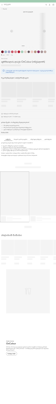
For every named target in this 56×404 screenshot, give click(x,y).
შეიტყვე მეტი (4, 132)
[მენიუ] (2, 5)
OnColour (4, 58)
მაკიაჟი (5, 9)
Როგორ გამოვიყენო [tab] (20, 139)
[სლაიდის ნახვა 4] (33, 47)
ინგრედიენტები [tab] (36, 139)
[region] (28, 31)
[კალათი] (53, 4)
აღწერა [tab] (8, 139)
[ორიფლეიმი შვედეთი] (7, 5)
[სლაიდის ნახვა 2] (26, 47)
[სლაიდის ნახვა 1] (23, 47)
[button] (2, 52)
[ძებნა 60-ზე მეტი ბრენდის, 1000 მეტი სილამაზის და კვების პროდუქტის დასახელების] (46, 5)
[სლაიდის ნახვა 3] (29, 47)
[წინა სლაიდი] (11, 31)
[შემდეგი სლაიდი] (44, 31)
